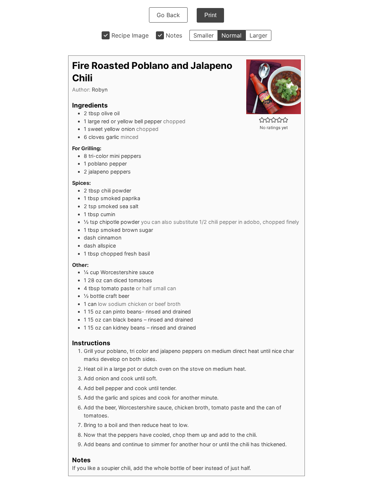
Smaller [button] (203, 35)
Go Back (168, 15)
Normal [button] (231, 35)
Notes (174, 35)
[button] (262, 120)
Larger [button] (258, 35)
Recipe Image (130, 35)
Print (210, 15)
